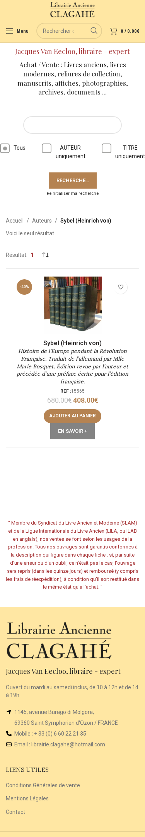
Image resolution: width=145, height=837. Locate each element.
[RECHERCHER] (94, 31)
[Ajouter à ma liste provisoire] (120, 287)
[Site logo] (72, 9)
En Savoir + (72, 431)
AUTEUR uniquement (70, 152)
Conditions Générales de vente (43, 785)
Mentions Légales (27, 798)
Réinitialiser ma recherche (73, 193)
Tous (20, 148)
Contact (15, 812)
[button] (72, 416)
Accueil (15, 221)
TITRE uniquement (130, 152)
